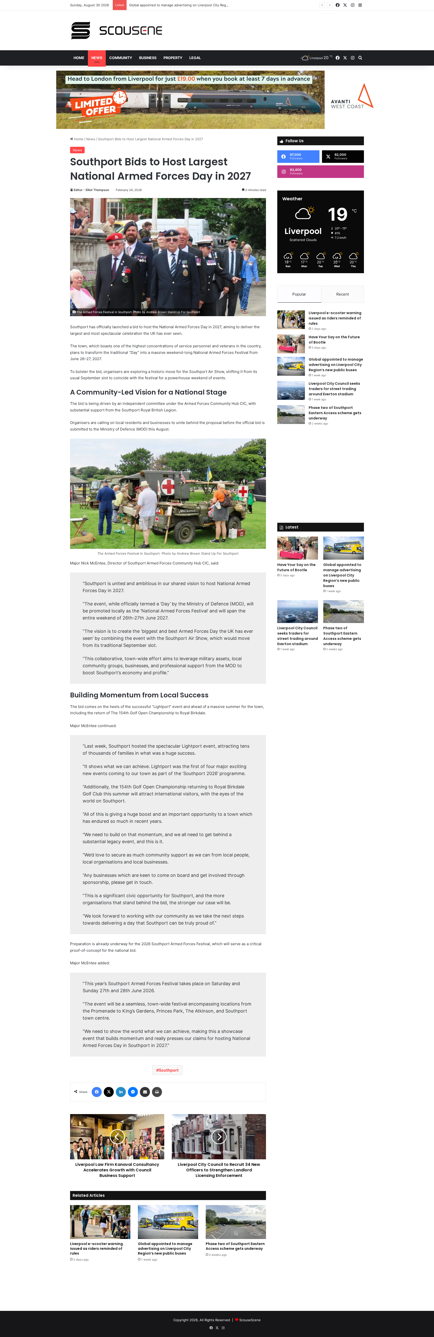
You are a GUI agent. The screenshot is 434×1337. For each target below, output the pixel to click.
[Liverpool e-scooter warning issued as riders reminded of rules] (100, 1222)
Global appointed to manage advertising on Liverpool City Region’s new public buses (195, 5)
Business (147, 58)
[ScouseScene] (116, 30)
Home (79, 58)
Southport (169, 1070)
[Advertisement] (267, 27)
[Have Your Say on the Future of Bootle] (291, 344)
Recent (342, 294)
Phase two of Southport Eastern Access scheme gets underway (235, 1246)
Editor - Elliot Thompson (91, 190)
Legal (195, 58)
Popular (299, 294)
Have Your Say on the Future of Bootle (296, 567)
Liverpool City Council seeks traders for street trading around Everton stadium (334, 389)
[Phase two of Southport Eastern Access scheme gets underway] (236, 1222)
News (96, 58)
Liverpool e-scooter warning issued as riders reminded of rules (96, 1248)
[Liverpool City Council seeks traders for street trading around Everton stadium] (291, 390)
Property (173, 58)
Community (120, 58)
